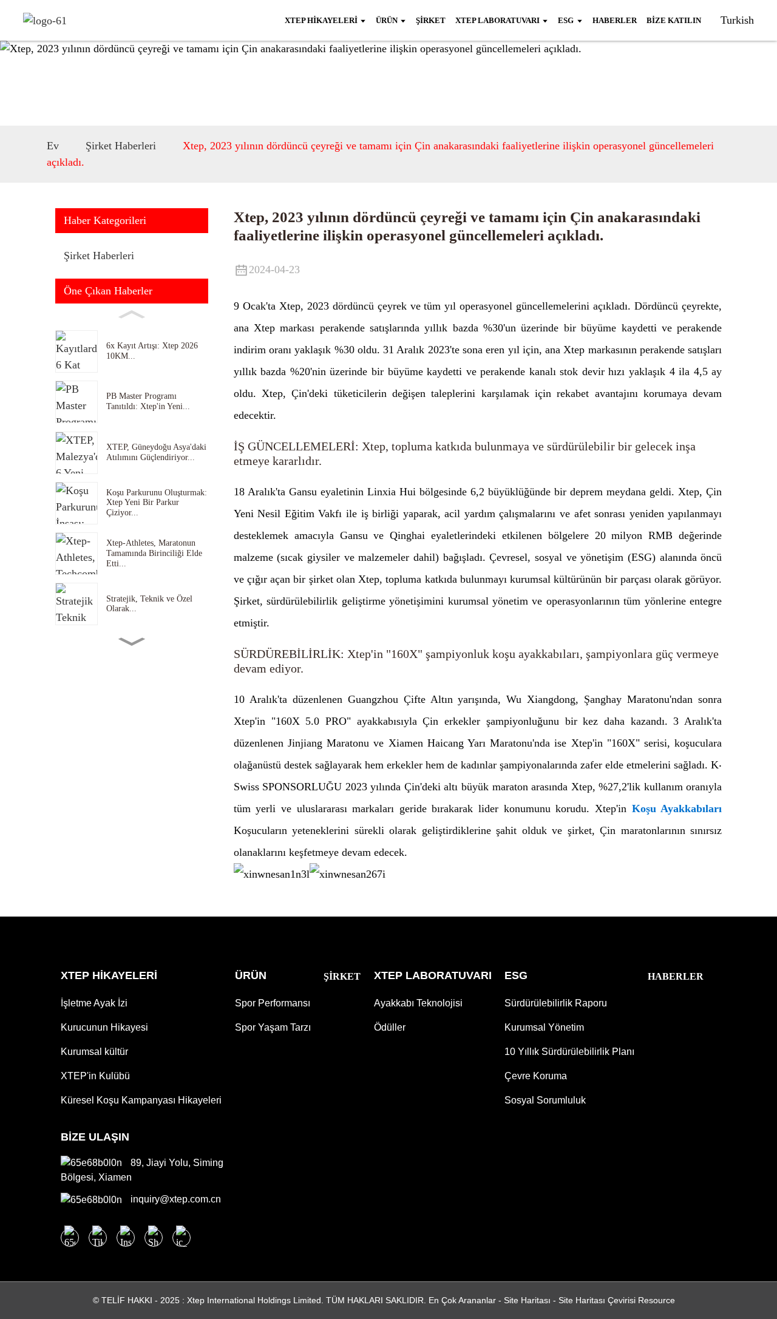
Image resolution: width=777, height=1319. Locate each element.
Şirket (342, 976)
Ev (53, 146)
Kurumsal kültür (94, 1051)
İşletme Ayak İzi (94, 1003)
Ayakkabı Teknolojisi (418, 1003)
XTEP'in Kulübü (95, 1076)
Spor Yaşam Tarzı (273, 1027)
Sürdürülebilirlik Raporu (555, 1003)
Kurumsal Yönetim (544, 1027)
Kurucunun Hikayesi (104, 1027)
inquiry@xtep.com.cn (174, 1199)
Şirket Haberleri (121, 146)
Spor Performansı (272, 1003)
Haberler (676, 976)
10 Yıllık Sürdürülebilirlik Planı (569, 1051)
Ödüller (389, 1027)
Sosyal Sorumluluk (545, 1100)
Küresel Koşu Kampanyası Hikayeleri (141, 1100)
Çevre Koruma (535, 1076)
